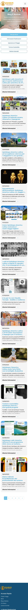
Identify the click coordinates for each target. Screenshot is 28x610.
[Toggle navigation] (25, 3)
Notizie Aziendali (14, 51)
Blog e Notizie (4, 601)
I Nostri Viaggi (4, 596)
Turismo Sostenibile (14, 47)
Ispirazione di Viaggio (14, 43)
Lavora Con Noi (5, 605)
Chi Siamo (3, 603)
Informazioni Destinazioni (14, 38)
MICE (2, 598)
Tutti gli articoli (14, 34)
